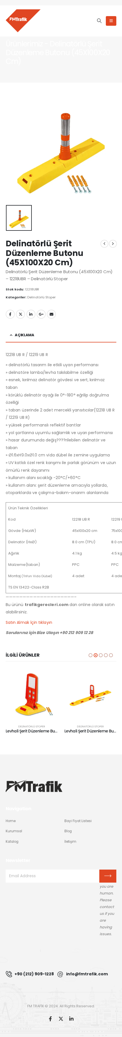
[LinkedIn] (71, 1018)
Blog (68, 831)
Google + (41, 314)
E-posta (51, 314)
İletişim (70, 841)
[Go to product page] (32, 694)
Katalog (12, 841)
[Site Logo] (23, 20)
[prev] (104, 244)
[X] (61, 1018)
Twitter (20, 314)
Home (11, 821)
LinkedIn (30, 314)
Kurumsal (14, 831)
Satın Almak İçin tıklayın (29, 622)
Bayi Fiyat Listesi (78, 821)
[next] (113, 244)
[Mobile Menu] (111, 21)
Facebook (10, 314)
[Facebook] (50, 1018)
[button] (99, 21)
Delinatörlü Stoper (41, 297)
